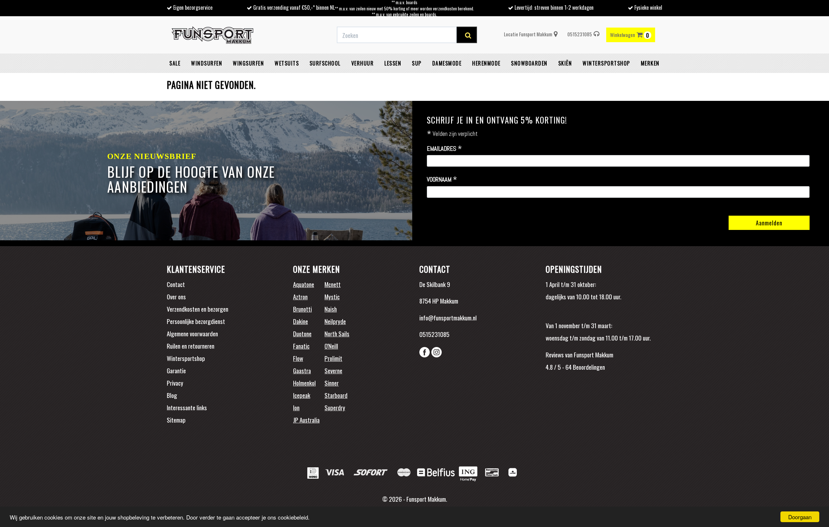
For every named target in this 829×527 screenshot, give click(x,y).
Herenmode (486, 63)
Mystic (332, 296)
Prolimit (333, 358)
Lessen (392, 63)
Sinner (331, 382)
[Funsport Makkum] (212, 35)
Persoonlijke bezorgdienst (196, 321)
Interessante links (187, 407)
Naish (330, 308)
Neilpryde (335, 321)
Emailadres (444, 148)
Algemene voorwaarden (192, 333)
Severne (333, 370)
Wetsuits (287, 63)
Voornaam (442, 179)
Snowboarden (529, 63)
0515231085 (579, 34)
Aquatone (303, 284)
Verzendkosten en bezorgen (197, 308)
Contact (176, 284)
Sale (174, 63)
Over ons (176, 296)
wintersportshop (606, 63)
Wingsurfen (248, 63)
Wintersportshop (186, 358)
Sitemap (176, 419)
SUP (417, 63)
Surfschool (325, 63)
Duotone (302, 333)
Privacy (175, 382)
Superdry (334, 407)
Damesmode (447, 63)
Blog (172, 395)
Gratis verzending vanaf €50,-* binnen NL (294, 7)
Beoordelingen (588, 366)
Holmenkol (304, 382)
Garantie (176, 370)
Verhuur (362, 63)
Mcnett (332, 284)
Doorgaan (800, 517)
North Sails (336, 333)
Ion (296, 407)
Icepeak (301, 395)
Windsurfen (206, 63)
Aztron (300, 296)
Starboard (335, 395)
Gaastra (302, 370)
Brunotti (302, 308)
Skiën (565, 63)
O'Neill (331, 345)
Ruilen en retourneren (190, 345)
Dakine (300, 321)
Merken (650, 63)
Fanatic (301, 345)
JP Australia (306, 419)
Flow (298, 358)
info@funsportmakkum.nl (448, 317)
